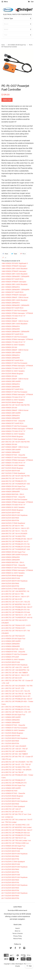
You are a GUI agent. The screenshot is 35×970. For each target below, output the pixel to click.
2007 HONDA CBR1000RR (11, 449)
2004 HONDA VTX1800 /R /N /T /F (13, 368)
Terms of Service (17, 933)
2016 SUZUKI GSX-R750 (10, 890)
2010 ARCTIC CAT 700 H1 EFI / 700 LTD (15, 602)
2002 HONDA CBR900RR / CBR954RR (15, 305)
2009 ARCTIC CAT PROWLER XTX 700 (15, 544)
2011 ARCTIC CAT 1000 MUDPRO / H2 (15, 670)
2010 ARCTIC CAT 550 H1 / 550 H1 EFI (15, 596)
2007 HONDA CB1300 (9, 444)
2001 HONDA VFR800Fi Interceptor (13, 295)
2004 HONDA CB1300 (9, 347)
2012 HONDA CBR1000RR (11, 788)
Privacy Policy (17, 936)
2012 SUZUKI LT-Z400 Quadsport (13, 806)
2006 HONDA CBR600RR (10, 418)
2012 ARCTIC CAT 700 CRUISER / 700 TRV (17, 762)
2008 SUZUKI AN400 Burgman (12, 510)
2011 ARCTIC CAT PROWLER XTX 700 (15, 707)
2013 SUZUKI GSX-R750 (10, 859)
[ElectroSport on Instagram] (24, 948)
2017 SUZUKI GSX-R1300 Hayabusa (14, 893)
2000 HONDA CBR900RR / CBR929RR (15, 276)
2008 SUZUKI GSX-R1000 (10, 512)
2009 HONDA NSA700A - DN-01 (12, 562)
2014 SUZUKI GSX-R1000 (10, 864)
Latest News (17, 907)
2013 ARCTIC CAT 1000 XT (11, 809)
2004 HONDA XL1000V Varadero (13, 371)
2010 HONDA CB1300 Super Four (17, 45)
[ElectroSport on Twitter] (11, 948)
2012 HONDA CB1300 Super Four (13, 785)
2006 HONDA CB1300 (9, 407)
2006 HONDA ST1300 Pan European (14, 426)
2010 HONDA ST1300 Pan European (14, 654)
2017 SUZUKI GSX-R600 (10, 895)
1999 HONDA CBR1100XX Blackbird (14, 268)
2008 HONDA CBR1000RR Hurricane (14, 489)
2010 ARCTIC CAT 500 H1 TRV (12, 594)
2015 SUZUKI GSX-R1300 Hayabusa (14, 877)
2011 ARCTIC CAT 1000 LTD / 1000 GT (15, 667)
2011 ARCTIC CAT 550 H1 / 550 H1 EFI (15, 675)
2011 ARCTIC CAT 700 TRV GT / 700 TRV (16, 693)
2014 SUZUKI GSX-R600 (10, 869)
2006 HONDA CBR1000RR (11, 413)
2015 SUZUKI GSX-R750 (10, 882)
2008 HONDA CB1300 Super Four (13, 486)
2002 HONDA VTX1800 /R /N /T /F (13, 316)
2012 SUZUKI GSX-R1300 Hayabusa (14, 801)
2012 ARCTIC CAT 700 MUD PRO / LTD (15, 767)
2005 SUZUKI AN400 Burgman (12, 402)
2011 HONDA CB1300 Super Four (13, 714)
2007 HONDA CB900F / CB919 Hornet (14, 447)
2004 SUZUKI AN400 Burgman (12, 373)
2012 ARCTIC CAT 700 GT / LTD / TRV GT (16, 764)
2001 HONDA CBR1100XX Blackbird (14, 284)
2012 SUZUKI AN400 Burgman (12, 796)
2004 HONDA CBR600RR (10, 358)
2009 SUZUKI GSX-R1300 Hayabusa (14, 581)
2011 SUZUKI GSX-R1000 (10, 735)
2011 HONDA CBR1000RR (11, 717)
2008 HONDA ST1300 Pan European (14, 499)
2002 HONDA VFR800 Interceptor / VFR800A (17, 313)
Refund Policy (17, 938)
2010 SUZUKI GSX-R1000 (10, 662)
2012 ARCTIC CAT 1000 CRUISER (13, 746)
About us (17, 931)
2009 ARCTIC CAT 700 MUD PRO (13, 536)
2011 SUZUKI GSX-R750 (10, 743)
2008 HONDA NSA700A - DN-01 (12, 494)
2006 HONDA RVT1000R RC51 (12, 423)
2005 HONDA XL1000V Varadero (13, 400)
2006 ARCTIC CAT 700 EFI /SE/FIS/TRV (15, 405)
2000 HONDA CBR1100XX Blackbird (14, 274)
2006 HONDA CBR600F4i (10, 415)
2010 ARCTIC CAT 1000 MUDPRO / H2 (15, 591)
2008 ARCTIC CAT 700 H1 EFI (12, 478)
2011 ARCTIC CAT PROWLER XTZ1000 (15, 709)
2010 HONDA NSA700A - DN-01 (12, 649)
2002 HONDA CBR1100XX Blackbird (14, 300)
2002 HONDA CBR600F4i (10, 303)
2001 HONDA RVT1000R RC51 (12, 292)
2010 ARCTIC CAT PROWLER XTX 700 (15, 610)
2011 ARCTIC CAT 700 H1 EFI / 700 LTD (15, 691)
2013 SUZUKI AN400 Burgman (12, 848)
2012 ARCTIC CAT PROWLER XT (13, 780)
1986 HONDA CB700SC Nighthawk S (14, 263)
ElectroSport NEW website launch (17, 910)
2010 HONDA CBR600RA (10, 644)
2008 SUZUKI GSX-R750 (10, 520)
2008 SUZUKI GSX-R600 (10, 518)
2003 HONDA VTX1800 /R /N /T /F (13, 342)
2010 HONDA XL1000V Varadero (13, 659)
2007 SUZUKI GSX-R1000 (10, 470)
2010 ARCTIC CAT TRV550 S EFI (13, 628)
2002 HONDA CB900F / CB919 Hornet (14, 297)
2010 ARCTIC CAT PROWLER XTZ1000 (15, 612)
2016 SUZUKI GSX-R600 (10, 888)
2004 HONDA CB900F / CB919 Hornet (14, 350)
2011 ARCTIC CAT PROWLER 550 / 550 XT (16, 699)
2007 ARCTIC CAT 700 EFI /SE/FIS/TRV (15, 442)
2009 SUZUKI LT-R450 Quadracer (13, 588)
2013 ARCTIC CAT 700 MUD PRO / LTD (15, 825)
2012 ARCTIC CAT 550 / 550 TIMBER (14, 754)
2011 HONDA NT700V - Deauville (13, 725)
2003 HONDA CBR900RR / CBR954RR (15, 331)
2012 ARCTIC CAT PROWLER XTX (14, 783)
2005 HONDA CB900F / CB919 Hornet (14, 379)
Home (3, 45)
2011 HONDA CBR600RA (10, 720)
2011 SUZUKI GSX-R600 (10, 741)
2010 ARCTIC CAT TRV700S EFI (13, 636)
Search (17, 928)
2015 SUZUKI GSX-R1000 (10, 875)
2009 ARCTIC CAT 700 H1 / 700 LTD (14, 531)
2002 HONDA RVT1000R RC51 (12, 308)
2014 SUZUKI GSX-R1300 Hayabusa (14, 867)
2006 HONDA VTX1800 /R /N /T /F (13, 431)
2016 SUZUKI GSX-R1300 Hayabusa (14, 885)
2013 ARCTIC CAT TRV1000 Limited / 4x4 (16, 840)
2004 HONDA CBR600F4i (10, 355)
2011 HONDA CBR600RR (10, 722)
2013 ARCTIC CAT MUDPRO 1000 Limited (16, 827)
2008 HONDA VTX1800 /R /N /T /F (13, 505)
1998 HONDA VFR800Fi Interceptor (13, 266)
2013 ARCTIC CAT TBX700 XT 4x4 (13, 838)
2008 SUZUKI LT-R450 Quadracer (13, 523)
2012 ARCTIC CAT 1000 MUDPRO (13, 751)
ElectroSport (19, 964)
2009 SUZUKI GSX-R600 (10, 583)
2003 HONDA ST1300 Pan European (14, 337)
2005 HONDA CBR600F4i (10, 384)
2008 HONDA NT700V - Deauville (13, 497)
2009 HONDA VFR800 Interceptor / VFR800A (17, 570)
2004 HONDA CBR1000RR (11, 352)
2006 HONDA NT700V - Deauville (13, 421)
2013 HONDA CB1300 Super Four (13, 846)
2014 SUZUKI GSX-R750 (10, 872)
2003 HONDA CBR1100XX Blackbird (14, 323)
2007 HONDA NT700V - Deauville (13, 455)
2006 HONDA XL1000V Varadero (13, 434)
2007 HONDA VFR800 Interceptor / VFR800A (17, 460)
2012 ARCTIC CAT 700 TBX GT (12, 772)
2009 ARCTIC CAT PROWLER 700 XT (14, 541)
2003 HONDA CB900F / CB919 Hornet (14, 321)
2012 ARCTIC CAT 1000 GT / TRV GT (14, 749)
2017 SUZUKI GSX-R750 (10, 898)
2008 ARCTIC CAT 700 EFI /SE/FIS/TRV (15, 476)
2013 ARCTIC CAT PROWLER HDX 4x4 (15, 833)
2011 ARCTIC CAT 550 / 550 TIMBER (14, 672)
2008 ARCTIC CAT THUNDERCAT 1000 (15, 484)
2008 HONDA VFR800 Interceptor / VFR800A (17, 502)
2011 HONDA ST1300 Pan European (14, 728)
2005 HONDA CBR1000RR (11, 381)
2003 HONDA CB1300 (9, 318)
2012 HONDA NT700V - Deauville (13, 793)
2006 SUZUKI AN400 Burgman (12, 436)
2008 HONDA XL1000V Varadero (13, 507)
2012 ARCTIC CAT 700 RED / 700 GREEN (16, 770)
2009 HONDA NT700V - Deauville (13, 565)
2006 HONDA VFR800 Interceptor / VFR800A (17, 428)
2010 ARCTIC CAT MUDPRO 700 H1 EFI (15, 604)
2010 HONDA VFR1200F (10, 657)
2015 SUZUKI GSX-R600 (10, 880)
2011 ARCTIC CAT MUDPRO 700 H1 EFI (15, 696)
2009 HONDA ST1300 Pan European (14, 568)
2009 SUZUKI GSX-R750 (10, 586)
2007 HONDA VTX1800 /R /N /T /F (13, 463)
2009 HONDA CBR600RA (10, 557)
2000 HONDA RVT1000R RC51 (12, 279)
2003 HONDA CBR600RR (10, 329)
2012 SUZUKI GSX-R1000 (10, 798)
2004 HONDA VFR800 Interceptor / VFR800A (17, 365)
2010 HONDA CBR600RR (10, 646)
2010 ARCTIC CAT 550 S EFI (11, 599)
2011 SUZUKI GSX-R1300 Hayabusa (14, 738)
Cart (32, 2)
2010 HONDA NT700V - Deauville (13, 651)
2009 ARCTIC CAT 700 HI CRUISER (14, 533)
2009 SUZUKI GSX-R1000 (10, 578)
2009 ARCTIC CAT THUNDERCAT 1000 (15, 549)
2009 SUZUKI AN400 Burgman (12, 575)
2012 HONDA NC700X (9, 791)
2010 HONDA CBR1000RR (11, 641)
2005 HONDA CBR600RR (10, 387)
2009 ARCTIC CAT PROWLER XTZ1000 (15, 547)
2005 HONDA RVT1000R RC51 (12, 389)
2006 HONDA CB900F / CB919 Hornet (14, 410)
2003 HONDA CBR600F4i (10, 326)
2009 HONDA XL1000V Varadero (13, 573)
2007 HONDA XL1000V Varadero (13, 465)
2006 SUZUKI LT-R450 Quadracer (13, 439)
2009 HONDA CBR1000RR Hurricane (14, 554)
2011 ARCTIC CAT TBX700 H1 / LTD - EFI (16, 712)
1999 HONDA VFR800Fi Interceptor (13, 271)
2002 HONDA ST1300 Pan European (14, 310)
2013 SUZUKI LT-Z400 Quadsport (13, 861)
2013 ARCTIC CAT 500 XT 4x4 (12, 811)
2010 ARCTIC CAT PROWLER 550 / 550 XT (16, 607)
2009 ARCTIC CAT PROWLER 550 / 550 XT (16, 539)
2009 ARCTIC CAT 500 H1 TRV (12, 526)
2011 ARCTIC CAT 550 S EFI (11, 678)
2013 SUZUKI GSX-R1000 (10, 851)
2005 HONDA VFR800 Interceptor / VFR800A (17, 394)
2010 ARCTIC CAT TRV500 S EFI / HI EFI (16, 625)
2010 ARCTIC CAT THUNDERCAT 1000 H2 (16, 617)
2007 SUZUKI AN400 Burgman (12, 468)
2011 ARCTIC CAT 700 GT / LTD (12, 688)
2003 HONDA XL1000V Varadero (13, 345)
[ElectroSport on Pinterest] (20, 948)
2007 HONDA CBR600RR (10, 452)
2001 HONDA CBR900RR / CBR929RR (15, 289)
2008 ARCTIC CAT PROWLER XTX (14, 481)
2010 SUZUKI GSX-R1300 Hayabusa (14, 665)
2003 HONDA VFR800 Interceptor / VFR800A (17, 339)
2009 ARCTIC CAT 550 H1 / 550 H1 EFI (15, 528)
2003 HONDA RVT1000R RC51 (12, 334)
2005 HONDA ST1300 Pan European (14, 392)
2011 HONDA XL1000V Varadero (13, 730)
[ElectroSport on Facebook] (15, 948)
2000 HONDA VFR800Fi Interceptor (13, 282)
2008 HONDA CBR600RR (10, 491)
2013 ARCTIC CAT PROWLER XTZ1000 (15, 835)
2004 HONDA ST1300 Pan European (14, 363)
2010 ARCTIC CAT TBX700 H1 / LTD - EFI (16, 615)
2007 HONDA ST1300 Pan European (14, 457)
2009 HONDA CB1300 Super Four (13, 552)
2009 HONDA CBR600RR (10, 560)
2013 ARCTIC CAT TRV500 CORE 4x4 (15, 843)
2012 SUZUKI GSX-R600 (10, 804)
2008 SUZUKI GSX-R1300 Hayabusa (14, 515)
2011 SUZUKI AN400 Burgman (12, 733)
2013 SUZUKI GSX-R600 (10, 856)
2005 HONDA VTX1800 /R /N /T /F (13, 397)
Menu (6, 2)
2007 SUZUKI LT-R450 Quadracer (13, 473)
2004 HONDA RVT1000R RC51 (12, 360)
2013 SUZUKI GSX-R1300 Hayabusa (14, 853)
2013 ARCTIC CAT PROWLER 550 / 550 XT (16, 830)
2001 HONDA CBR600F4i (10, 287)
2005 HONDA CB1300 (9, 376)
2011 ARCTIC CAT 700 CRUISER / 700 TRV (17, 686)
